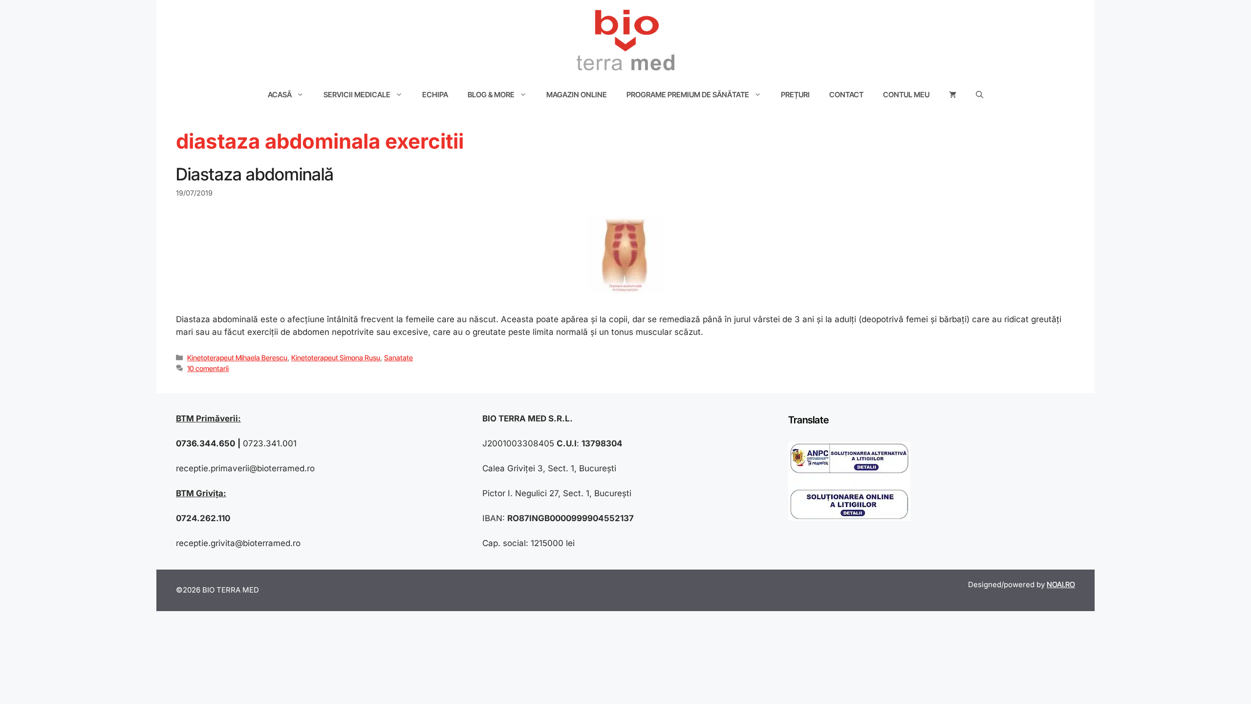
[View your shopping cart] (952, 95)
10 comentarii (208, 368)
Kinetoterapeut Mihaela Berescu (237, 357)
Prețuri (795, 94)
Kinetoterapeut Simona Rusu (335, 357)
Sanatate (398, 357)
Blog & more (491, 94)
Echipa (435, 94)
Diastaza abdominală (255, 174)
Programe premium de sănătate (687, 94)
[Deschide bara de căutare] (979, 95)
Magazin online (576, 94)
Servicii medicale (357, 94)
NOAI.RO (1061, 584)
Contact (846, 94)
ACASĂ (280, 94)
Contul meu (906, 94)
